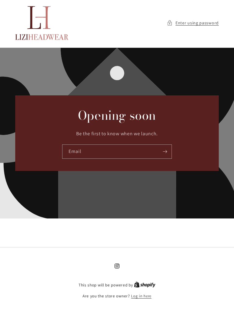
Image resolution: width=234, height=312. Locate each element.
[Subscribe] (165, 151)
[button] (193, 23)
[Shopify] (144, 285)
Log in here (141, 296)
